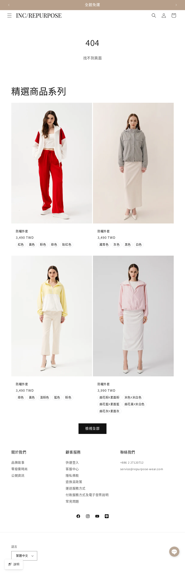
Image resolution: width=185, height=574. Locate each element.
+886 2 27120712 (132, 462)
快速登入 (72, 462)
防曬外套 (22, 231)
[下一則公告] (176, 5)
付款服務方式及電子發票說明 (87, 495)
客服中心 (72, 469)
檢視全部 (92, 428)
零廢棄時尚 (19, 469)
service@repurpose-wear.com (141, 469)
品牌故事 (17, 462)
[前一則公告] (9, 5)
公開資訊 (17, 475)
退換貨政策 (74, 482)
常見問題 (72, 501)
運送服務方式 (76, 488)
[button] (9, 15)
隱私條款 (72, 475)
